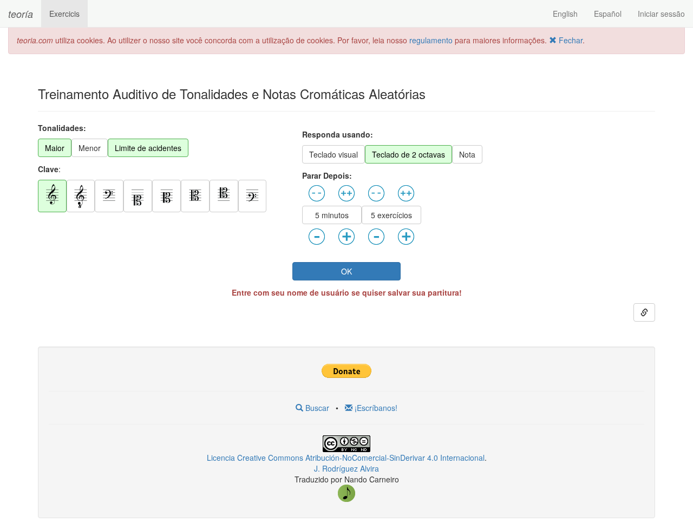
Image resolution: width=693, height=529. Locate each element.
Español (608, 13)
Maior (54, 147)
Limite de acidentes (148, 147)
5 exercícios (391, 215)
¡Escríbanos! (374, 407)
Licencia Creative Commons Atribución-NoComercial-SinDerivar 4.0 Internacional (346, 457)
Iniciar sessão (661, 13)
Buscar (316, 407)
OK (346, 271)
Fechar (570, 40)
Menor (90, 147)
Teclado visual (333, 154)
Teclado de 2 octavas (408, 154)
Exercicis (64, 13)
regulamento (432, 40)
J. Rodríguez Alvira (346, 468)
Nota (467, 154)
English (565, 13)
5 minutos (332, 215)
